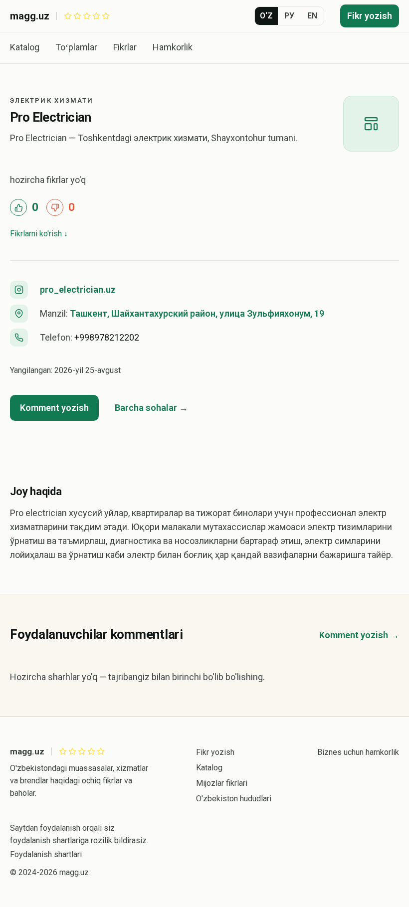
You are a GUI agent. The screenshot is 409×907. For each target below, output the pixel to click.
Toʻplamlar (76, 47)
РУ (289, 15)
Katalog (24, 47)
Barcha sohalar (146, 407)
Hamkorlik (173, 47)
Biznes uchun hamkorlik (358, 752)
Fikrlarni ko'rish (36, 233)
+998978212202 (106, 337)
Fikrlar (125, 47)
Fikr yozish (369, 15)
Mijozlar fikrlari (221, 783)
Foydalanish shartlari (46, 854)
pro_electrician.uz (78, 289)
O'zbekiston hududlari (233, 798)
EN (312, 15)
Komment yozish (54, 407)
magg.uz (29, 16)
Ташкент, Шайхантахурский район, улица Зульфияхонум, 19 (197, 313)
